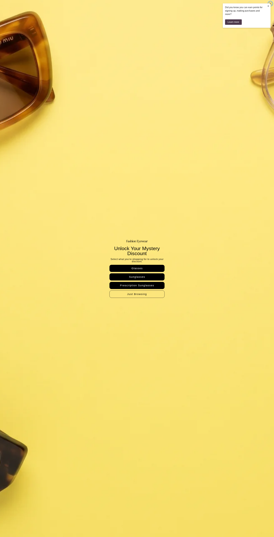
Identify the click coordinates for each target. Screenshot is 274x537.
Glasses (137, 268)
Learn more (233, 22)
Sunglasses (137, 276)
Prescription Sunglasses (137, 285)
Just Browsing (137, 294)
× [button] (268, 6)
